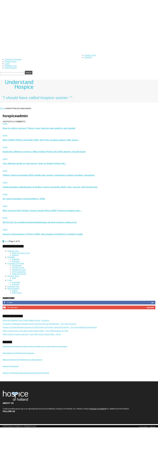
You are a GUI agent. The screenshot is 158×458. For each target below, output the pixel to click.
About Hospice (11, 68)
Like (152, 302)
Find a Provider (56, 56)
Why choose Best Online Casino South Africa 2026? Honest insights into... (42, 210)
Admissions (17, 266)
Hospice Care (90, 55)
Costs (7, 64)
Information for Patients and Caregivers (18, 353)
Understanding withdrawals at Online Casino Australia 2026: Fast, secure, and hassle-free (50, 187)
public (5, 124)
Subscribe (150, 307)
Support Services (19, 274)
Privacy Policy (143, 427)
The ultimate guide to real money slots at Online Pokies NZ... (34, 163)
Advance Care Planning (43, 56)
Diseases (16, 261)
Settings (15, 255)
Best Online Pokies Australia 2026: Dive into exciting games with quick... (41, 140)
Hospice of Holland (75, 56)
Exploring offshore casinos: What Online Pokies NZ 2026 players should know (44, 151)
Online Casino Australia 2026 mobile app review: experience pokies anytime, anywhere (49, 175)
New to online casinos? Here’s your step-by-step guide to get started (39, 128)
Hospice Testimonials (11, 56)
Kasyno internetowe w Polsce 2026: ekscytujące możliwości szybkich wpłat (43, 234)
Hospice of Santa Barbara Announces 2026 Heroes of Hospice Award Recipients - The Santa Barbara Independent (50, 327)
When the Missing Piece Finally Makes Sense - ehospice (26, 320)
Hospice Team (10, 62)
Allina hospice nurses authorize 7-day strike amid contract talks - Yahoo (32, 334)
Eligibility (88, 57)
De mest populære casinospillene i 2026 (24, 199)
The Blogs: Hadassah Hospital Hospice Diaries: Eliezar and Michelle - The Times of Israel (39, 324)
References (16, 293)
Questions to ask (19, 270)
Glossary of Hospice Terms (26, 56)
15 (8, 241)
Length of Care (18, 268)
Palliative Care (11, 66)
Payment (15, 284)
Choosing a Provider (13, 59)
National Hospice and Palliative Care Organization (22, 360)
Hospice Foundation (11, 366)
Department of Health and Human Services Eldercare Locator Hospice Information (35, 346)
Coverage (16, 282)
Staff (14, 278)
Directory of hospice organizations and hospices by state (26, 373)
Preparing (65, 56)
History (15, 291)
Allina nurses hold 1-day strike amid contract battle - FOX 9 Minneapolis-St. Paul (35, 331)
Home (2, 108)
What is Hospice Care (21, 253)
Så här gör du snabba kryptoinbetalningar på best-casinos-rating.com (40, 222)
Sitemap (152, 427)
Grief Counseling (19, 272)
